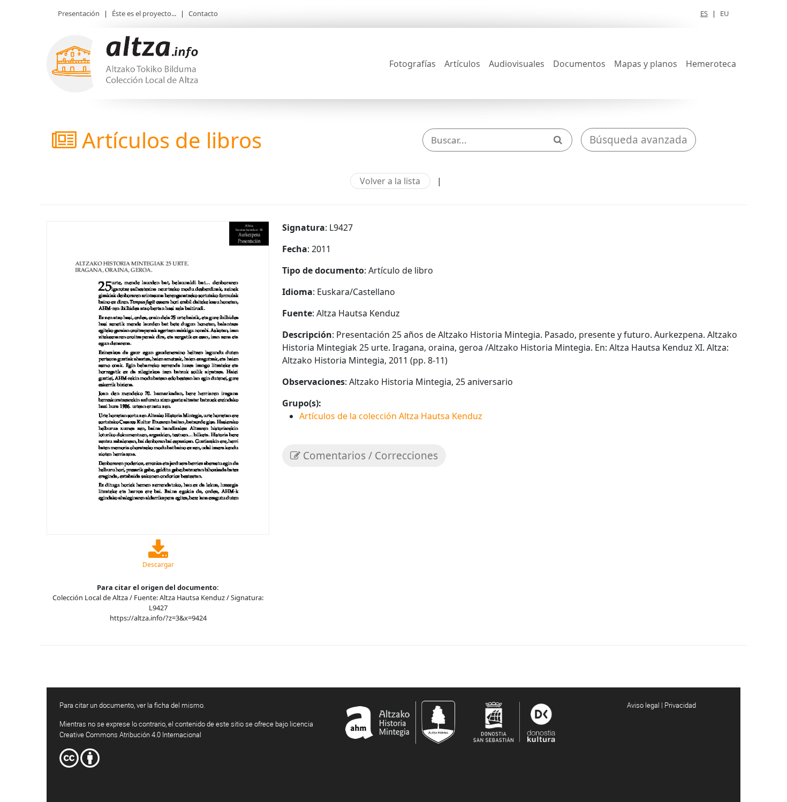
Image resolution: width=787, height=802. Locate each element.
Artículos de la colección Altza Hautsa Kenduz (390, 416)
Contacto (203, 13)
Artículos (462, 64)
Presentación (79, 13)
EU (724, 13)
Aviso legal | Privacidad (661, 705)
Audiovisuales (516, 64)
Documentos (579, 64)
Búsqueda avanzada (638, 140)
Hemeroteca (711, 64)
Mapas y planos (645, 64)
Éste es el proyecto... (144, 13)
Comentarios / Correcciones (369, 456)
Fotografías (412, 64)
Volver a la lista (390, 181)
